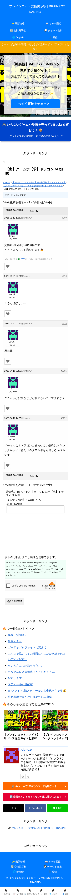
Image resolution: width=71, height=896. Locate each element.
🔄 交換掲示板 (18, 866)
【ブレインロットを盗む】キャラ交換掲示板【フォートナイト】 (33, 185)
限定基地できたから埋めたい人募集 (30, 696)
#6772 (64, 418)
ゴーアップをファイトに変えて (27, 647)
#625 (64, 323)
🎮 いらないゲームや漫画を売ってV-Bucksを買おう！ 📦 (35, 130)
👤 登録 (52, 871)
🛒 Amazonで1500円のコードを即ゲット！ (35, 786)
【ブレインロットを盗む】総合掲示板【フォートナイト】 (39, 182)
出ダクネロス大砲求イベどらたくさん (31, 671)
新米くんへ (15, 641)
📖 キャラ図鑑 (52, 861)
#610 (64, 276)
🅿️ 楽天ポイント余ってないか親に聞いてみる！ (36, 796)
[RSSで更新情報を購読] (28, 776)
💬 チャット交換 (53, 866)
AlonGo (26, 749)
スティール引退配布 (20, 684)
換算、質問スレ (17, 634)
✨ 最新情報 (18, 861)
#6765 (64, 371)
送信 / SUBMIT (14, 601)
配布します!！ (16, 678)
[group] (22, 726)
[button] (62, 725)
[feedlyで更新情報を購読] (23, 776)
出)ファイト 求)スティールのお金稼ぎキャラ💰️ (37, 690)
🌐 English (18, 871)
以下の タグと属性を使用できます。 (31, 557)
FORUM (6, 182)
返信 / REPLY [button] (26, 218)
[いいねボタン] (7, 266)
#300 (64, 218)
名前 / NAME (14, 503)
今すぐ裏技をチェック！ (35, 103)
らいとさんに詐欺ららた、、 (26, 665)
